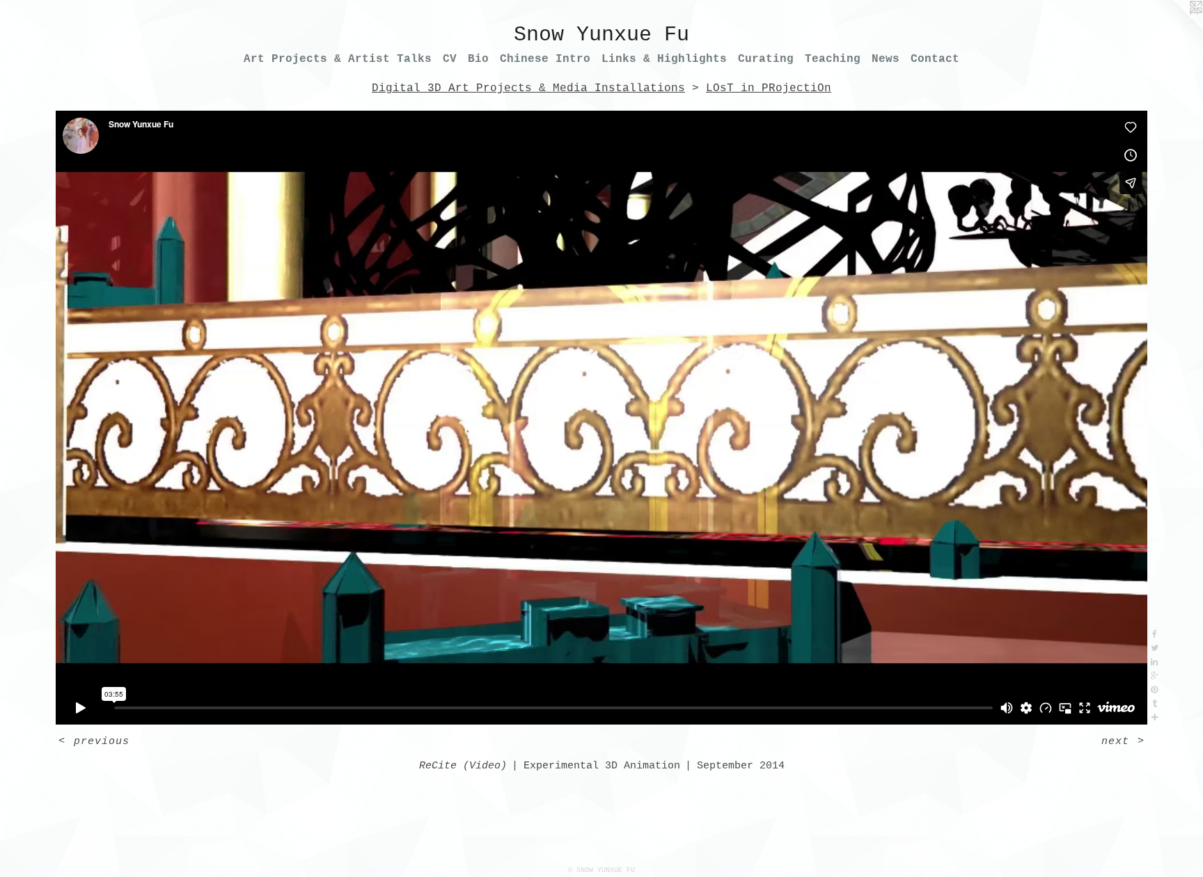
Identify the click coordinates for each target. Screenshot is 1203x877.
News (885, 59)
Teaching (832, 59)
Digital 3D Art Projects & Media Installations (528, 88)
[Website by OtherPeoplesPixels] (1175, 28)
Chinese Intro (545, 59)
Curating (766, 59)
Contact (935, 59)
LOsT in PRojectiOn (768, 88)
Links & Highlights (664, 59)
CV (450, 59)
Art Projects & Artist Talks (338, 59)
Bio (478, 59)
